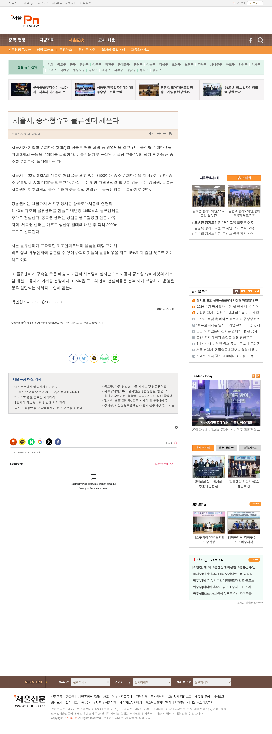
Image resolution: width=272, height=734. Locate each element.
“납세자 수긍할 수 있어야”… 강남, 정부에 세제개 (46, 392)
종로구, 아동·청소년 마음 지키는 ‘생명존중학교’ (135, 386)
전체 (50, 64)
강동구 (156, 70)
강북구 (163, 64)
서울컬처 (86, 3)
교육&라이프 (140, 49)
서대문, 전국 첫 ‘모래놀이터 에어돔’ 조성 (225, 356)
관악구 (105, 70)
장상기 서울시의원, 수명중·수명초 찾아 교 (224, 222)
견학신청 (141, 696)
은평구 (201, 64)
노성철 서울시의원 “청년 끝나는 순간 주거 (224, 228)
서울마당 (108, 696)
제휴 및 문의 (202, 696)
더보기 (254, 560)
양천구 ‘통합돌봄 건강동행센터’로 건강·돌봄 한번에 (48, 408)
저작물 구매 (125, 696)
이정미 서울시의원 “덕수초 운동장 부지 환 (224, 233)
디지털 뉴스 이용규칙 (200, 702)
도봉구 (176, 64)
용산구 (84, 64)
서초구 (118, 70)
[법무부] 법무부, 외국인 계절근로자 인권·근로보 (223, 580)
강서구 (255, 64)
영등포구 (79, 70)
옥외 (96, 696)
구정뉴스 (66, 49)
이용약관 (110, 702)
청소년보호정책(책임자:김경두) (164, 702)
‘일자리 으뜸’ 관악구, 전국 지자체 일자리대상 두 (136, 400)
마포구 (230, 64)
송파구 (144, 70)
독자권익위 (157, 696)
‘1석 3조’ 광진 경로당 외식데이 (34, 397)
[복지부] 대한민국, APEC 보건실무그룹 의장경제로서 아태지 (231, 573)
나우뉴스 (43, 3)
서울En (57, 3)
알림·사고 (72, 702)
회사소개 (56, 702)
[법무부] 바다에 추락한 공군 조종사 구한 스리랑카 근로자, (229, 587)
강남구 (131, 70)
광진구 (109, 64)
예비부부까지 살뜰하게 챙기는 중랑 (38, 386)
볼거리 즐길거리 (113, 49)
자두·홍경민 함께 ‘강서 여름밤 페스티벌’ (226, 422)
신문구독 (56, 696)
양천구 (243, 64)
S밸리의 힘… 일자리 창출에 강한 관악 (39, 402)
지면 (81, 696)
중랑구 (138, 64)
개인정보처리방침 (131, 702)
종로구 (61, 64)
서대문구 (216, 64)
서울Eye (28, 3)
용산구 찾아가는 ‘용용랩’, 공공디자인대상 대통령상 (138, 395)
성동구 (96, 64)
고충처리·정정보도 (179, 696)
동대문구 (124, 64)
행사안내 (86, 702)
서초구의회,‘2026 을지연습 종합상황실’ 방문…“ (135, 391)
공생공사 (71, 3)
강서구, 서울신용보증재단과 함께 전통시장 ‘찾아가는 (139, 405)
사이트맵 (218, 696)
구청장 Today (21, 49)
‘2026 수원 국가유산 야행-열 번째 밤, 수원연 (227, 306)
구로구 (51, 70)
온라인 (88, 696)
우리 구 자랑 (87, 49)
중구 (73, 64)
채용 (98, 702)
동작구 (93, 70)
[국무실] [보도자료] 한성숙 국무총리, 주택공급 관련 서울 (228, 593)
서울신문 (14, 3)
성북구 (150, 64)
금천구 (64, 70)
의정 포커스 (45, 49)
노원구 (189, 64)
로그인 (240, 3)
